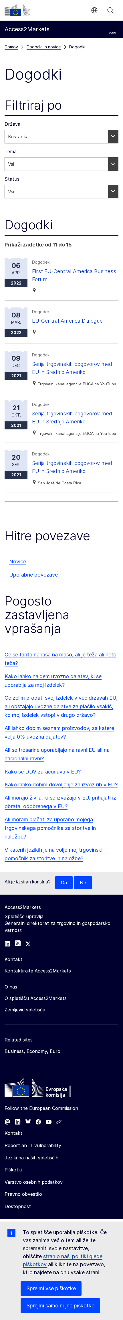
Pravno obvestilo (23, 1194)
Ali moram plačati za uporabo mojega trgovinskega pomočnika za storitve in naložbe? (50, 828)
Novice (17, 562)
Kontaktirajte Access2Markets (38, 971)
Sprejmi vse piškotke (51, 1288)
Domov (11, 46)
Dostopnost (18, 1206)
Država (12, 124)
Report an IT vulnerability (33, 1145)
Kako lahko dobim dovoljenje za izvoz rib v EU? (61, 785)
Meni (112, 33)
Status (12, 179)
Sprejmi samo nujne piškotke (60, 1306)
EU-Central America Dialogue (67, 321)
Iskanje (110, 10)
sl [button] (94, 10)
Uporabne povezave (33, 575)
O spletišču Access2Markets (36, 998)
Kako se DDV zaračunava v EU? (43, 772)
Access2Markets (23, 907)
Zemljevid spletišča (25, 1010)
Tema (11, 151)
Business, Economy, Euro (32, 1051)
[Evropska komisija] (17, 9)
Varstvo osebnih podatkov (34, 1182)
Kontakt (13, 1133)
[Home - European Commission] (46, 1089)
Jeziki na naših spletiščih (31, 1158)
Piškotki (13, 1170)
